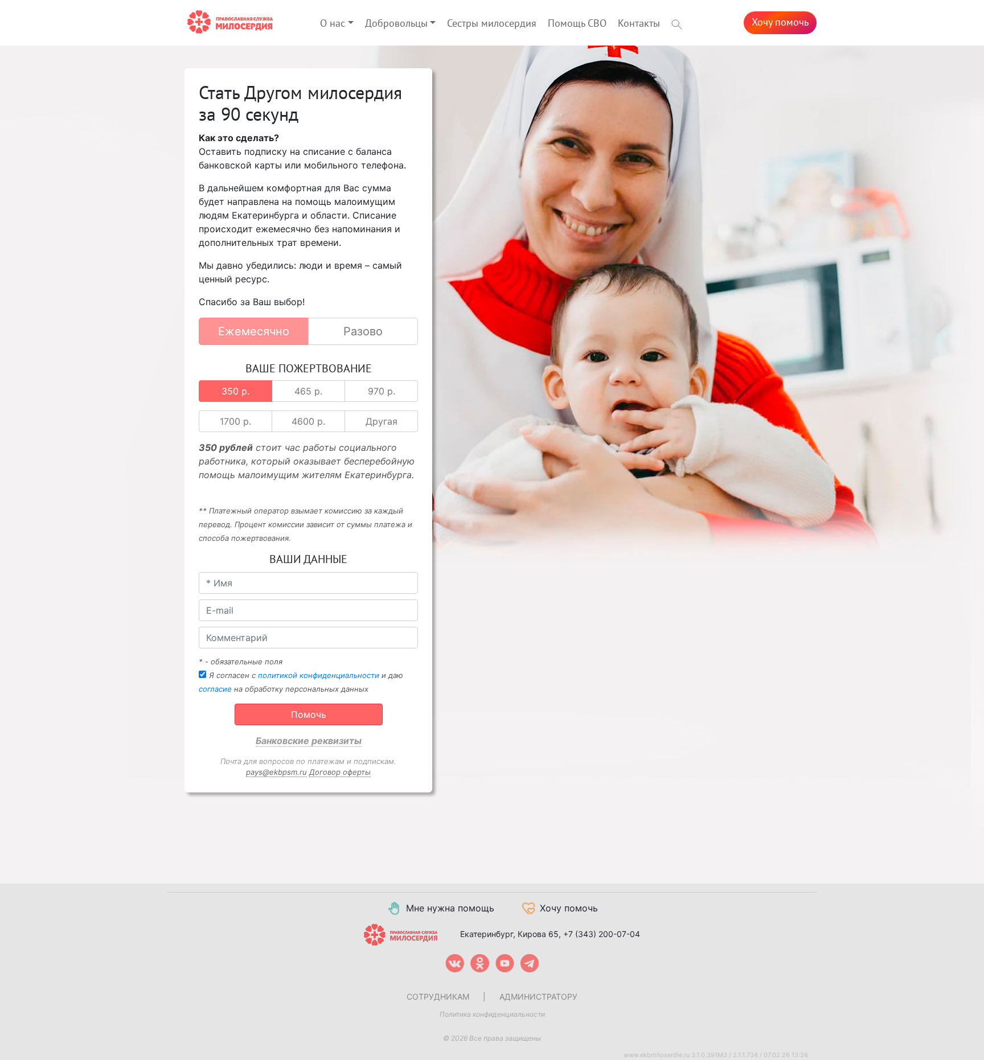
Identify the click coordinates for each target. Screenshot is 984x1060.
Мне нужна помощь (450, 908)
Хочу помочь (780, 22)
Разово (363, 331)
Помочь (308, 714)
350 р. (235, 391)
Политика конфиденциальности (492, 1014)
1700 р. (235, 421)
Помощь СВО (577, 24)
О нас (332, 24)
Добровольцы (396, 24)
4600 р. (308, 421)
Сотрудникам (438, 996)
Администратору (538, 996)
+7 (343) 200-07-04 (601, 934)
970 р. (381, 391)
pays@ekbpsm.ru (276, 771)
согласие (215, 688)
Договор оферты (340, 771)
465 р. (308, 391)
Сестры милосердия (491, 24)
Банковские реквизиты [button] (309, 740)
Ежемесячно (253, 331)
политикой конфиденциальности (318, 675)
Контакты (639, 24)
